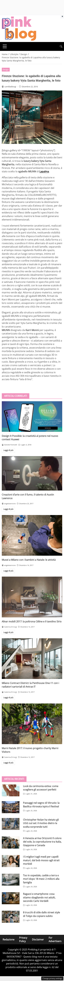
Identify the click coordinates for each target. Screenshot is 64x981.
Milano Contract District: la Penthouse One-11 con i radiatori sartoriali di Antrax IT (30, 684)
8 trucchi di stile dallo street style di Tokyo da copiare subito (41, 914)
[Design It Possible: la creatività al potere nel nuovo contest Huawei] (32, 416)
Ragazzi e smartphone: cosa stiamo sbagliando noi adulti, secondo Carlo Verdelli (39, 897)
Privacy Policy (23, 939)
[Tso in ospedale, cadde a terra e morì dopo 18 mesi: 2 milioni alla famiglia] (10, 880)
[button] (61, 46)
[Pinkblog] (19, 28)
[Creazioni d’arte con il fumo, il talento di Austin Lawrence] (32, 473)
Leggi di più (8, 450)
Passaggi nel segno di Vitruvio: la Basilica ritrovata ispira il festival (41, 804)
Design (6, 69)
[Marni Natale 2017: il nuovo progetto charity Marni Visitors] (32, 723)
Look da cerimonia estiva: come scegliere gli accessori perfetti (40, 787)
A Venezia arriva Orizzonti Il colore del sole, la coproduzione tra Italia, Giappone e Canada (42, 842)
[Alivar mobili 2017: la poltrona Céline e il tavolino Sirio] (32, 597)
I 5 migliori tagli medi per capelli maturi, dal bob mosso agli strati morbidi (41, 860)
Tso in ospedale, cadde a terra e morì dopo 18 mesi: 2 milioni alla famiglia (41, 879)
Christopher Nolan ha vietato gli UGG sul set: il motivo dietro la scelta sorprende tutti (41, 823)
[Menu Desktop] (5, 46)
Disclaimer (38, 939)
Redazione (8, 939)
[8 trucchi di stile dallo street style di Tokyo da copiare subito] (10, 917)
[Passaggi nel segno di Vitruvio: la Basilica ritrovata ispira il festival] (10, 807)
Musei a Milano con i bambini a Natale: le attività (29, 559)
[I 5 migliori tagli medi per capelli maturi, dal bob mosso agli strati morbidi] (10, 861)
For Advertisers (55, 939)
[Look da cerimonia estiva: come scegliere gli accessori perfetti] (10, 790)
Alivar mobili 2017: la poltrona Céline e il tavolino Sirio (32, 621)
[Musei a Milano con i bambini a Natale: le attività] (32, 535)
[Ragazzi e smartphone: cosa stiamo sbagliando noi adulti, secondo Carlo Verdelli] (10, 898)
